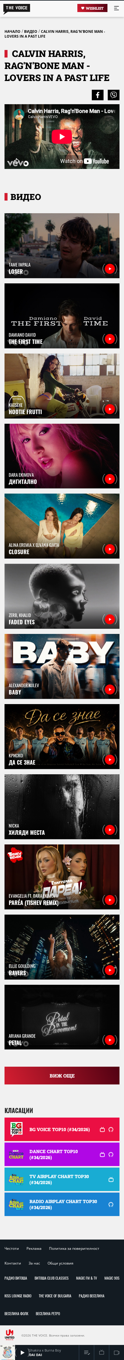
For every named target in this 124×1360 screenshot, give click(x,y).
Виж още (62, 1075)
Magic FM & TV (86, 1277)
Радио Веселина (91, 1295)
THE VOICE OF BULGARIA (55, 1295)
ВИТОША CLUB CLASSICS (52, 1277)
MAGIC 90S (111, 1277)
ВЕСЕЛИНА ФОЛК (16, 1313)
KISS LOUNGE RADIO (18, 1295)
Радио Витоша (16, 1277)
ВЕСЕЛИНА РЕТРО (48, 1313)
